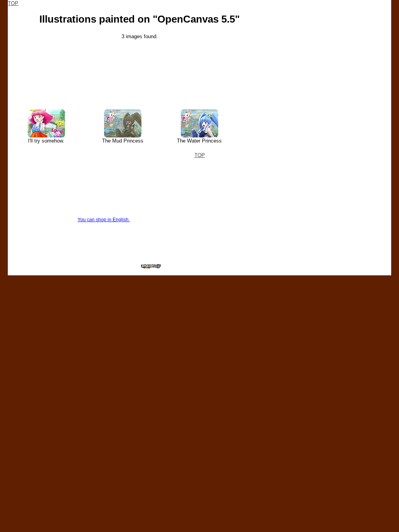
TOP (13, 3)
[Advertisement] (332, 48)
